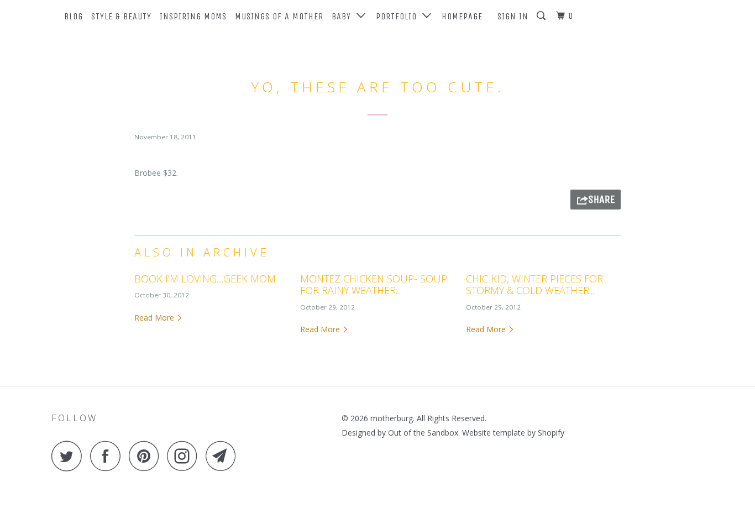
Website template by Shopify (513, 432)
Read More (155, 317)
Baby (344, 16)
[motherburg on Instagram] (185, 456)
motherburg (391, 418)
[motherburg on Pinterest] (147, 456)
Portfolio (399, 16)
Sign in (512, 16)
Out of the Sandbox (423, 432)
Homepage (462, 16)
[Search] (542, 16)
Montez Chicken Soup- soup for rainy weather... (373, 284)
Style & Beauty (121, 16)
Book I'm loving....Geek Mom (205, 278)
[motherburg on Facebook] (108, 456)
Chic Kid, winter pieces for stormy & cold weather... (534, 284)
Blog (73, 16)
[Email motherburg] (224, 456)
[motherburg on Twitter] (69, 456)
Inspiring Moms (193, 16)
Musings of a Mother (279, 16)
